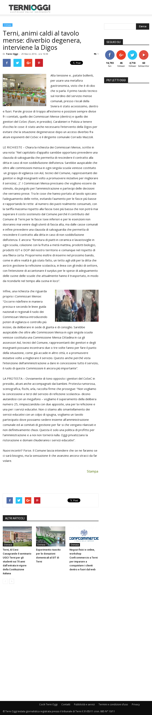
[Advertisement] (102, 9)
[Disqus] (51, 642)
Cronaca (7, 25)
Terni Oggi (12, 53)
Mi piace (110, 51)
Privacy (136, 704)
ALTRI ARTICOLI (15, 518)
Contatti (65, 704)
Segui (121, 51)
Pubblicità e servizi (84, 704)
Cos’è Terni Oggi (48, 704)
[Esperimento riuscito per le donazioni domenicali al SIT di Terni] (50, 536)
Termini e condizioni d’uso (113, 704)
